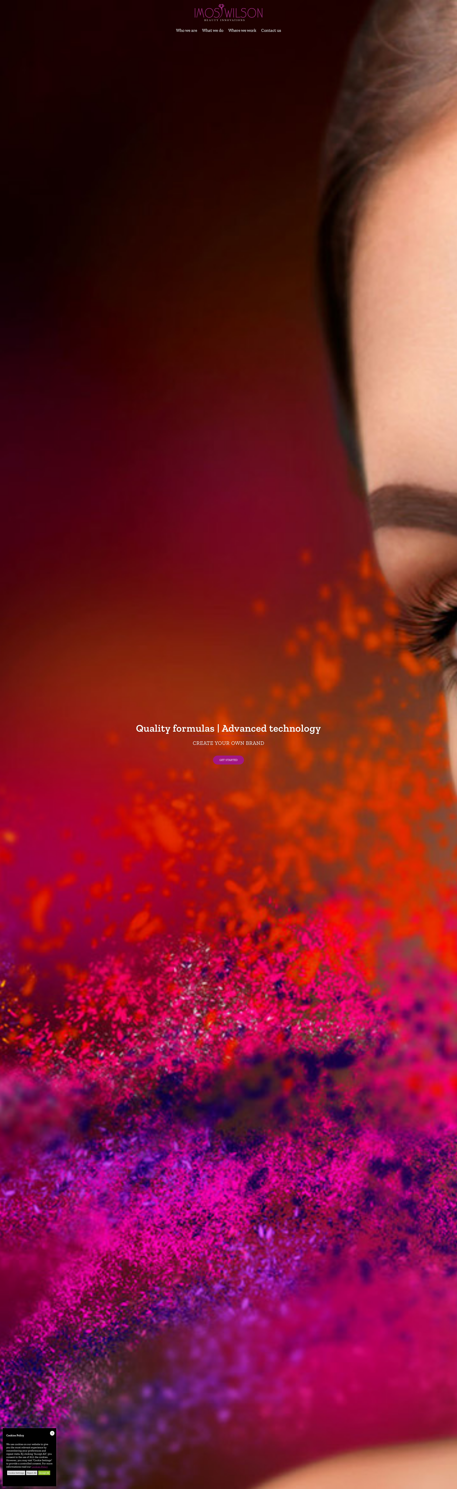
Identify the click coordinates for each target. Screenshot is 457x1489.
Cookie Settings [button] (16, 1473)
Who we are (186, 30)
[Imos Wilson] (228, 13)
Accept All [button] (44, 1473)
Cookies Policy (39, 1466)
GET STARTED (228, 760)
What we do (212, 30)
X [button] (52, 1433)
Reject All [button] (31, 1473)
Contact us (271, 30)
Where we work (242, 30)
